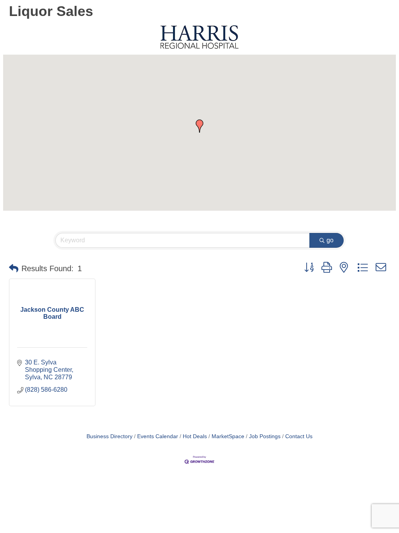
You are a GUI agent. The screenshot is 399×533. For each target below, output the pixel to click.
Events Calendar (157, 436)
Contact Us (298, 436)
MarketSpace (228, 436)
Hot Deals (195, 436)
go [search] (330, 240)
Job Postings (265, 436)
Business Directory (109, 436)
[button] (199, 126)
